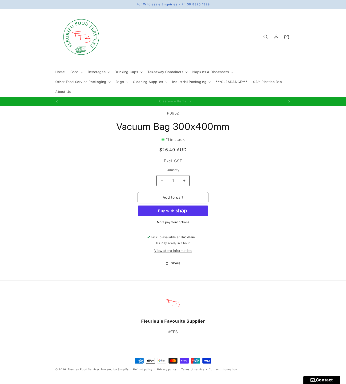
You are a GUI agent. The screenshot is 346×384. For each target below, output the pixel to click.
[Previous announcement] (57, 101)
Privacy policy (167, 369)
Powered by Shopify (115, 369)
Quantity (173, 170)
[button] (76, 72)
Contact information (223, 369)
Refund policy (143, 369)
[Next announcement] (289, 101)
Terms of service (192, 369)
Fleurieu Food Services (84, 369)
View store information (173, 251)
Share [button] (176, 263)
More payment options (173, 222)
